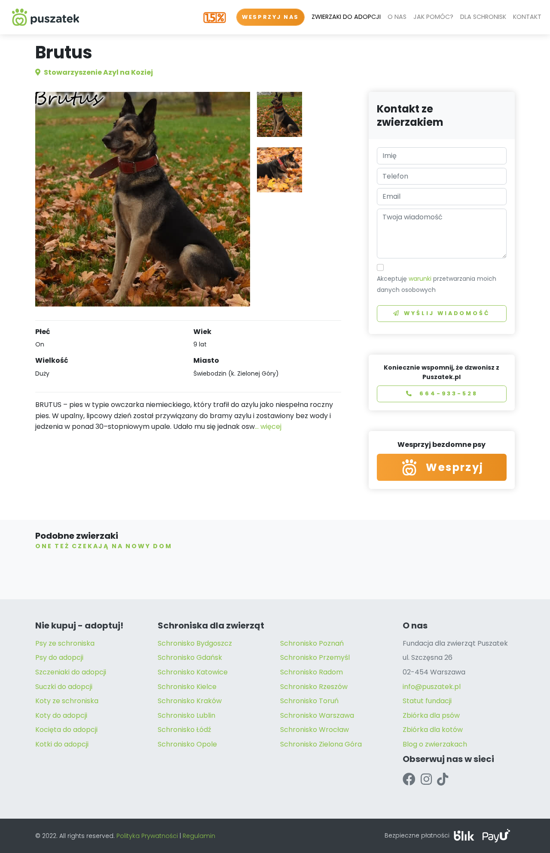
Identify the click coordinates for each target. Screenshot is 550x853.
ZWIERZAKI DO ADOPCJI (346, 16)
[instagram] (426, 779)
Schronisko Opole (187, 744)
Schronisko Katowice (193, 672)
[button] (279, 114)
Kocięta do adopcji (66, 730)
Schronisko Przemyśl (315, 657)
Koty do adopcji (61, 715)
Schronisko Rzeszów (314, 687)
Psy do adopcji (59, 657)
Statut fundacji (427, 701)
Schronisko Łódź (184, 730)
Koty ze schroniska (66, 701)
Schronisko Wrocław (314, 730)
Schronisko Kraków (190, 701)
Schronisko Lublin (186, 715)
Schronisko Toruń (309, 701)
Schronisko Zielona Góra (321, 744)
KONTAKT (527, 16)
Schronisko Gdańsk (190, 657)
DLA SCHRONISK (483, 16)
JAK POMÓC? (433, 16)
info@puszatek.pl (432, 687)
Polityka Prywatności (147, 836)
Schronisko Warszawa (317, 715)
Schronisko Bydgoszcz (195, 643)
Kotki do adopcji (62, 744)
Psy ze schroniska (65, 643)
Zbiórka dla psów (431, 715)
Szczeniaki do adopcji (70, 672)
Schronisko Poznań (312, 643)
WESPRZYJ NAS (270, 17)
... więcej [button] (268, 426)
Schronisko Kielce (187, 687)
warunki (420, 278)
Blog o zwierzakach (435, 744)
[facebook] (409, 779)
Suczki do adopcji (63, 687)
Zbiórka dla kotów (433, 730)
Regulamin (199, 836)
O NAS (397, 16)
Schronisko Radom (311, 672)
